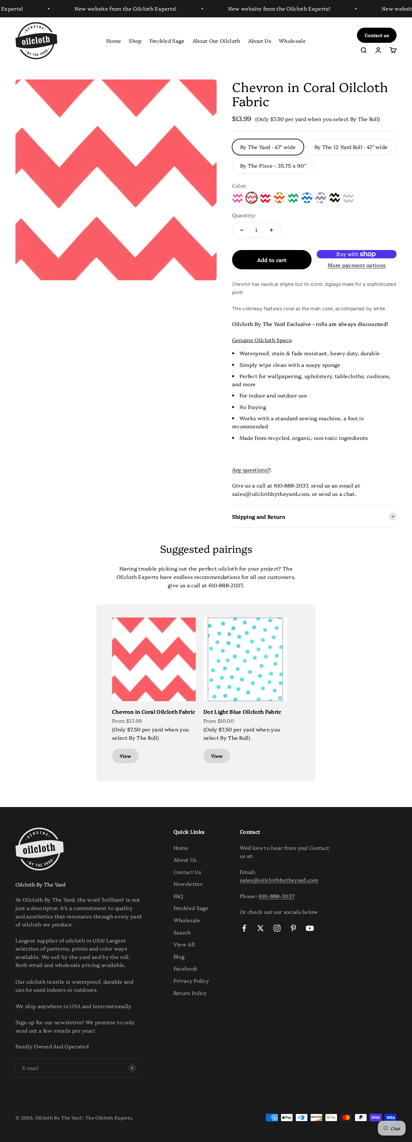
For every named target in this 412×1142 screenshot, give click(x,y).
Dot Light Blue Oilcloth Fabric (242, 711)
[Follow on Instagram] (277, 928)
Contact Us (187, 871)
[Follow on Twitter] (260, 928)
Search (182, 932)
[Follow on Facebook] (244, 928)
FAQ (178, 895)
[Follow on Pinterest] (293, 928)
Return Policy (190, 992)
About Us (259, 40)
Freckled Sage (167, 40)
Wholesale (292, 40)
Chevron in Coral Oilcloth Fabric (153, 711)
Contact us (377, 35)
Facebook (185, 968)
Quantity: (244, 214)
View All (184, 944)
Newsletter (187, 883)
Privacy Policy (191, 980)
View (125, 756)
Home (113, 40)
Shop (135, 40)
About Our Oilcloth (216, 40)
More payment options (357, 264)
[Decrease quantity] (241, 230)
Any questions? (251, 469)
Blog (178, 956)
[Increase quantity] (271, 230)
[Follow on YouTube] (309, 928)
